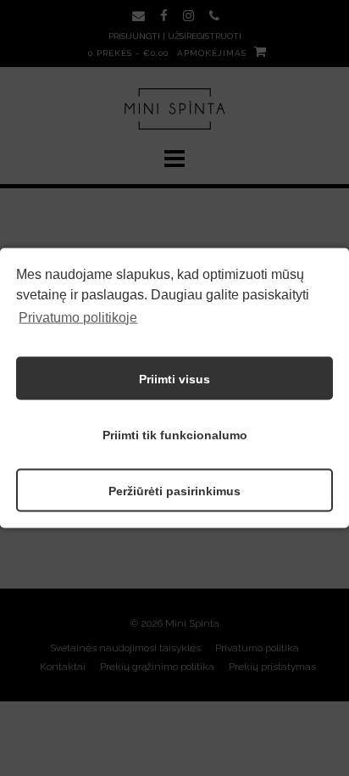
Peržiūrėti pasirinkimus (174, 490)
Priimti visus (174, 378)
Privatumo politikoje (78, 317)
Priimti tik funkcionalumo (174, 434)
